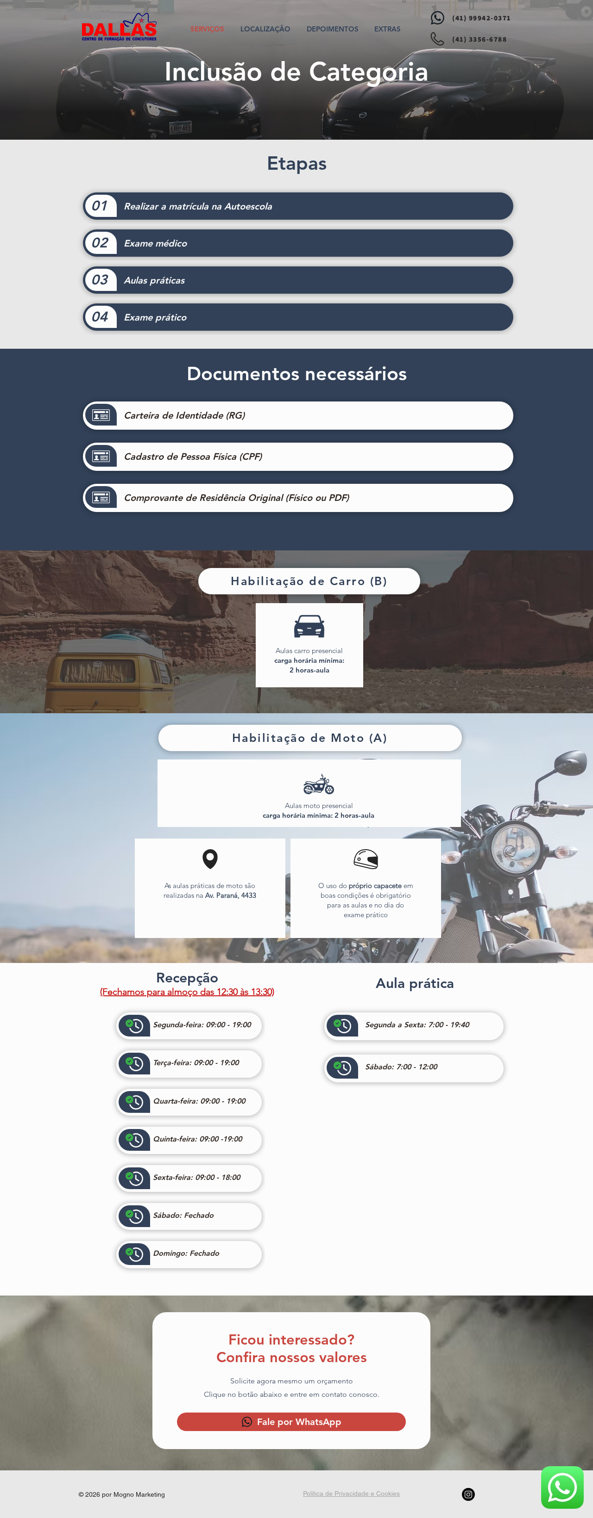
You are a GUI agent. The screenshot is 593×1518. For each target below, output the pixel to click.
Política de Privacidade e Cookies (351, 1493)
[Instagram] (468, 1494)
